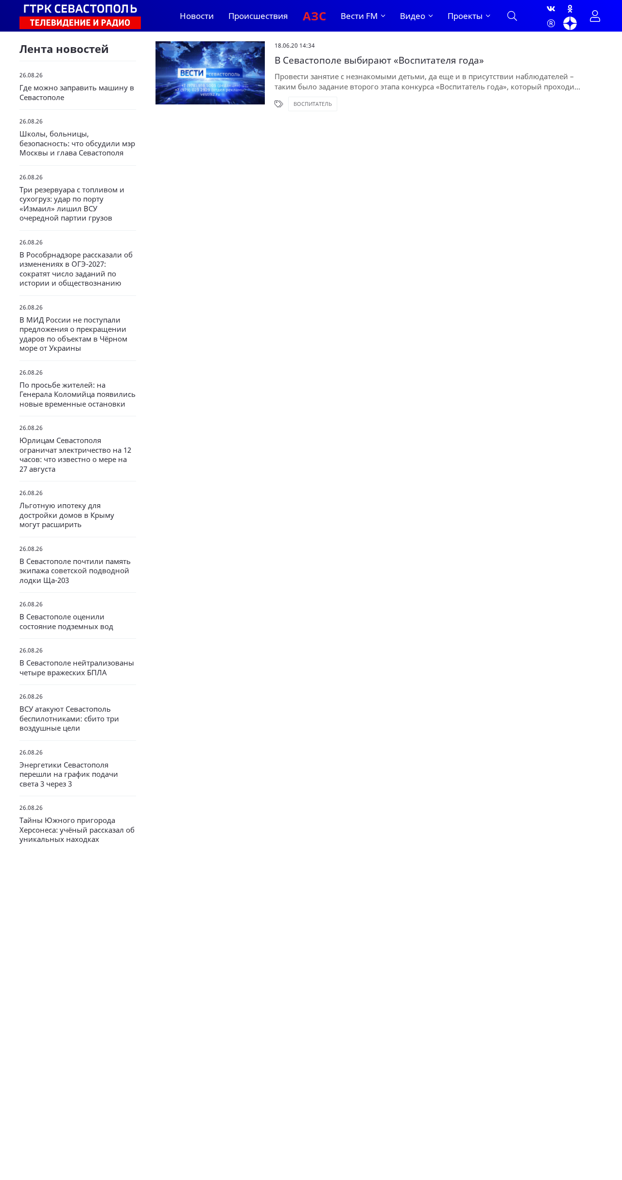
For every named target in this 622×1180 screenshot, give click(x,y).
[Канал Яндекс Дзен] (570, 23)
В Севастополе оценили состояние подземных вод (66, 621)
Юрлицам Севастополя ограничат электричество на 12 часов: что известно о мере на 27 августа (75, 455)
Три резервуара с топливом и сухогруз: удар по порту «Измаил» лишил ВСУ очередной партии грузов (71, 204)
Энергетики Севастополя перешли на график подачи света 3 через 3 (68, 774)
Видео (412, 15)
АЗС (314, 16)
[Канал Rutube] (551, 23)
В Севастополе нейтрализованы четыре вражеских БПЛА (76, 667)
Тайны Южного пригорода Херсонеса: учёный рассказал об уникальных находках (77, 830)
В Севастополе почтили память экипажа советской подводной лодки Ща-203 (75, 571)
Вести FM (359, 15)
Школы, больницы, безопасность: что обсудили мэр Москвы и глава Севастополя (77, 143)
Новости (197, 15)
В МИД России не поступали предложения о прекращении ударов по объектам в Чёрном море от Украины (73, 334)
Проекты (465, 15)
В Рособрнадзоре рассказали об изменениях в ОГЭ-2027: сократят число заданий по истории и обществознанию (76, 269)
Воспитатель (313, 103)
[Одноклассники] (570, 8)
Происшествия (258, 15)
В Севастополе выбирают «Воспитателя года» (379, 60)
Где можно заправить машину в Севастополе (76, 92)
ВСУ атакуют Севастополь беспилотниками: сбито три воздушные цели (69, 718)
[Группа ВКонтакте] (551, 8)
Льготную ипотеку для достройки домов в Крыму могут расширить (66, 515)
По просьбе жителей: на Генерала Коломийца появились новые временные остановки (77, 394)
